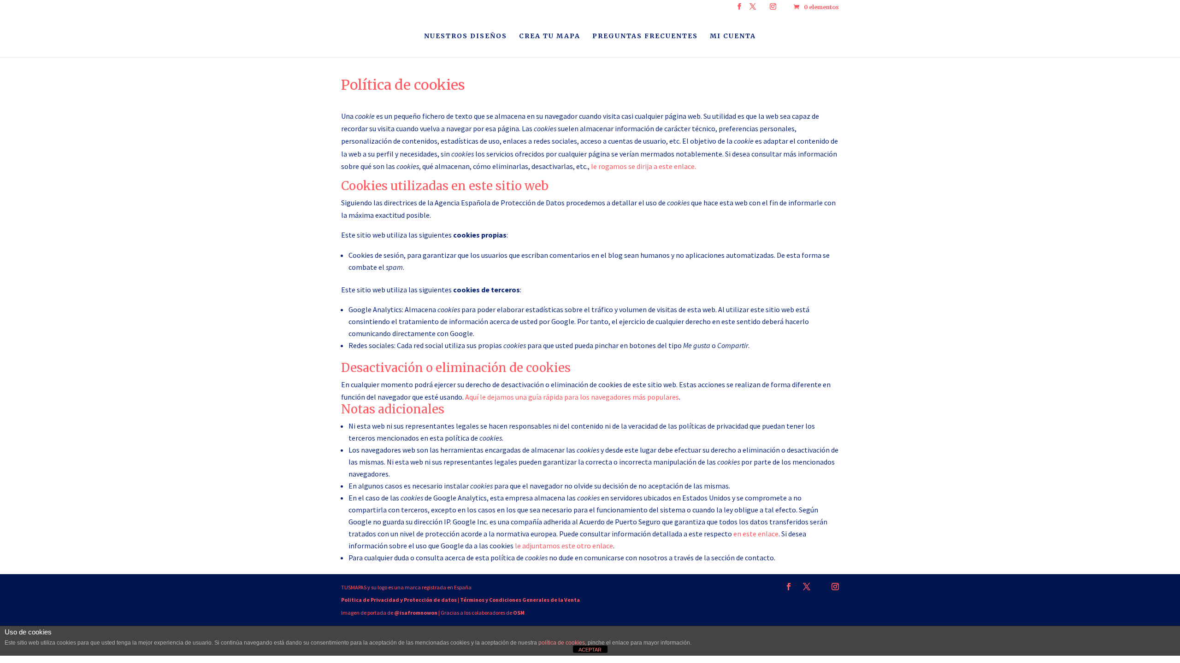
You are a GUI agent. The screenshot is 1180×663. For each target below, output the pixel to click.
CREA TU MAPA (549, 36)
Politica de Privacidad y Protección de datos (399, 599)
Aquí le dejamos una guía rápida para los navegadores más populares (572, 396)
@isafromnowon (415, 612)
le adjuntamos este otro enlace (564, 545)
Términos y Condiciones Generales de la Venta (520, 599)
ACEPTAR (590, 649)
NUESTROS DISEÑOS (465, 36)
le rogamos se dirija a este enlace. (643, 166)
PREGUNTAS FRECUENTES (645, 36)
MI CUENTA (733, 36)
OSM (519, 612)
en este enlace (756, 533)
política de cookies (561, 643)
